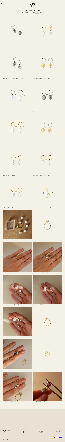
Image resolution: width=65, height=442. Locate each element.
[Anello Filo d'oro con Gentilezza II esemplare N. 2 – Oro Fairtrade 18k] (17, 289)
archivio (24, 429)
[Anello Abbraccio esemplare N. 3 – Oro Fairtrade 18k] (47, 354)
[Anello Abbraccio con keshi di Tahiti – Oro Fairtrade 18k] (17, 354)
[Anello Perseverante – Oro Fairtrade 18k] (17, 224)
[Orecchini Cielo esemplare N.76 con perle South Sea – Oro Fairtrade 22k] (17, 127)
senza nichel (40, 432)
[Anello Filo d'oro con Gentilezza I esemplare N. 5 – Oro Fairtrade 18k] (47, 257)
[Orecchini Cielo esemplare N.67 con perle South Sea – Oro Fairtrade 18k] (47, 63)
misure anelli (41, 429)
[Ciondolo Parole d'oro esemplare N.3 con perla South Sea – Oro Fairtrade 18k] (47, 192)
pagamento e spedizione (59, 430)
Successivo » (33, 406)
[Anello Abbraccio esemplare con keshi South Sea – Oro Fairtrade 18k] (17, 386)
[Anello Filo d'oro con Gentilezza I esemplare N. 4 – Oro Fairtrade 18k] (17, 257)
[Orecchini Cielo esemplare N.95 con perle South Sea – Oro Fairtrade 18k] (47, 160)
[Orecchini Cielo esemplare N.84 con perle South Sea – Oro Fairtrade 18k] (47, 127)
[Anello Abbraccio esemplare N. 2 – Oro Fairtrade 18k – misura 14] (47, 321)
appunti (24, 432)
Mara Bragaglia (25, 430)
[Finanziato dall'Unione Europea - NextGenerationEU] (5, 438)
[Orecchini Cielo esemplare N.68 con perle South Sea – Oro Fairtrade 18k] (17, 95)
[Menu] (1, 4)
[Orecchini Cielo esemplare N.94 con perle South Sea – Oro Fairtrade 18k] (17, 160)
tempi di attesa (57, 429)
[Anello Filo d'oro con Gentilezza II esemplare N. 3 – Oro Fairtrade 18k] (47, 289)
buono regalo (40, 430)
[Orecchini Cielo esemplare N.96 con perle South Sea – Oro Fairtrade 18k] (17, 192)
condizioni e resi (58, 431)
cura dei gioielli (41, 431)
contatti (57, 432)
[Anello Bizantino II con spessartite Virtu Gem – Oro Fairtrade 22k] (47, 386)
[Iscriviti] (38, 419)
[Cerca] (3, 4)
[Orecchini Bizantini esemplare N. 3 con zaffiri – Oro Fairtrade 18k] (17, 30)
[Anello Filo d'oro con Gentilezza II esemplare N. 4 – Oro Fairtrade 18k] (17, 321)
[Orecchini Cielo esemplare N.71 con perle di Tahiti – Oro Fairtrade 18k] (47, 95)
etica (23, 431)
